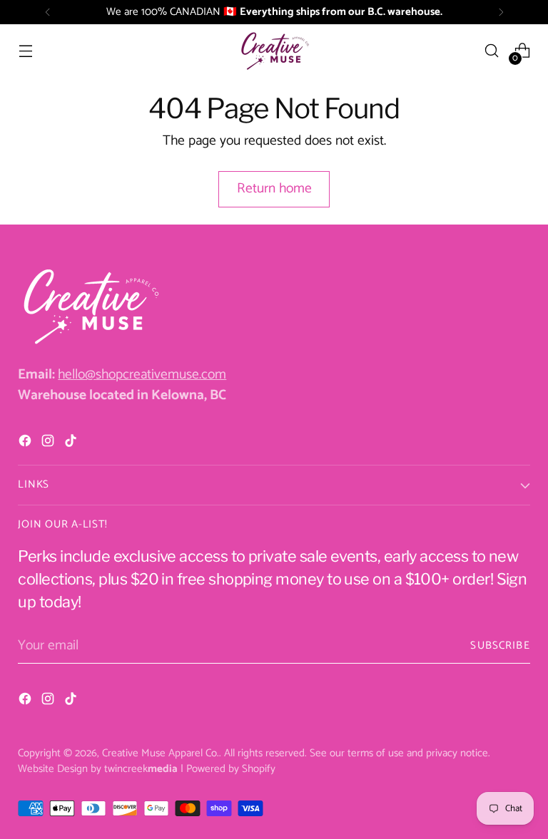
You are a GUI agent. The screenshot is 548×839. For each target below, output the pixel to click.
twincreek (141, 769)
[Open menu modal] (25, 51)
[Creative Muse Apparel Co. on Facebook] (26, 443)
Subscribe (499, 645)
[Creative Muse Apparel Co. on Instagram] (49, 443)
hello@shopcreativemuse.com (142, 375)
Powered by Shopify (230, 769)
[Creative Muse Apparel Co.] (274, 50)
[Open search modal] (492, 51)
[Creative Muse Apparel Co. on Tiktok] (72, 443)
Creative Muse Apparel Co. (160, 753)
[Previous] (48, 12)
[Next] (501, 12)
